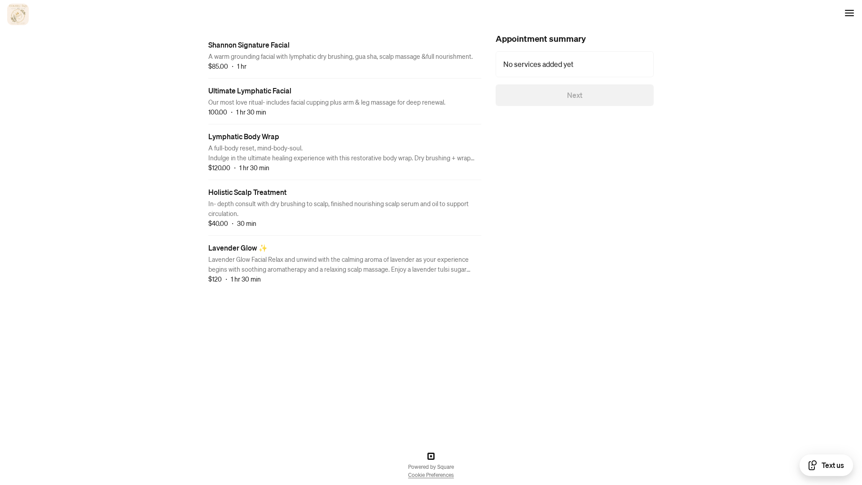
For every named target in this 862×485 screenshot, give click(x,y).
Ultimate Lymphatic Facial (249, 90)
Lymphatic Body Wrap (243, 136)
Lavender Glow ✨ (238, 247)
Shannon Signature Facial (249, 44)
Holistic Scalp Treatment (247, 192)
